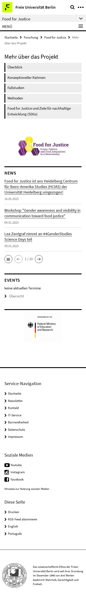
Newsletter (15, 401)
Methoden (15, 98)
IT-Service (14, 415)
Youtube (16, 465)
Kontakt (13, 408)
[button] (8, 259)
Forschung (31, 37)
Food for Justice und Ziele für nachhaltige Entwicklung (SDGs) (39, 111)
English (13, 526)
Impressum (15, 436)
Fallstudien (15, 87)
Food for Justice (55, 37)
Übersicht (16, 296)
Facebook (17, 479)
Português (15, 533)
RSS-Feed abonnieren (22, 519)
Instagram (18, 472)
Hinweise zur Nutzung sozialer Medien (26, 489)
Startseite (11, 37)
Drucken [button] (13, 512)
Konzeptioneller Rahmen (26, 77)
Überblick (14, 67)
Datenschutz (16, 429)
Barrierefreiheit (18, 422)
